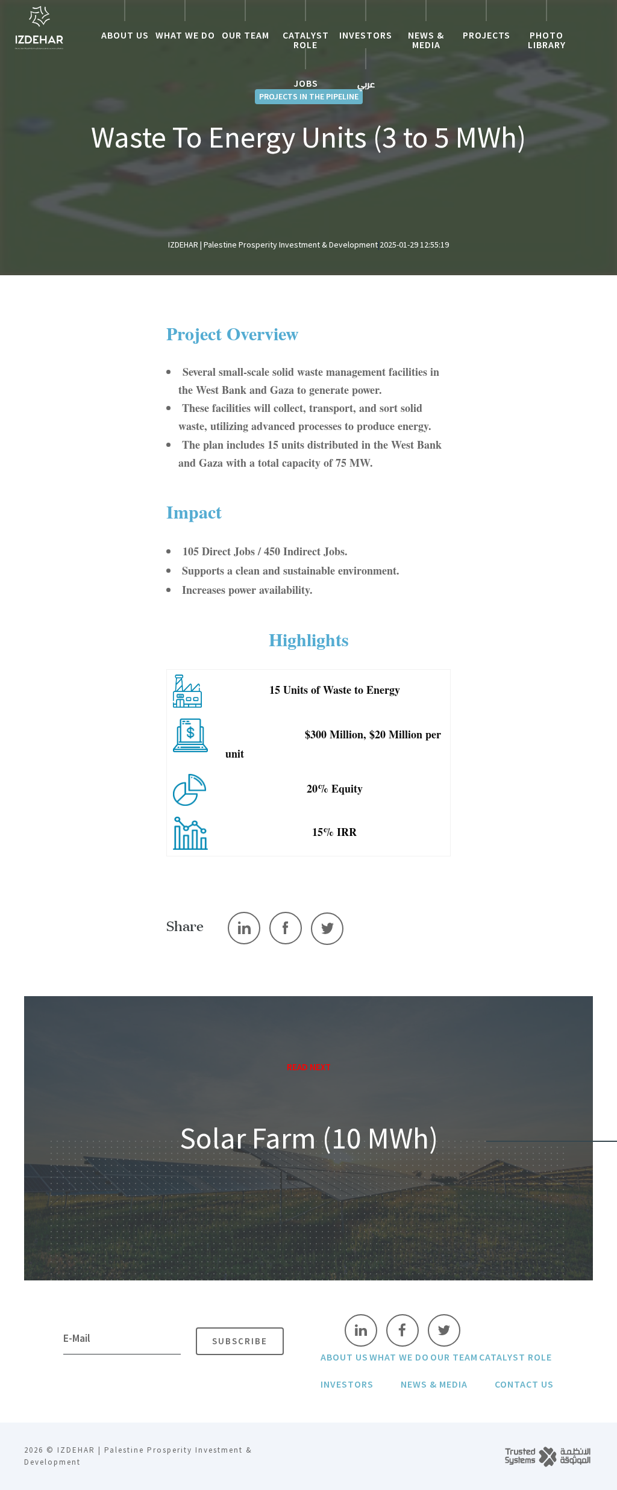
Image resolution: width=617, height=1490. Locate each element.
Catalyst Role (306, 40)
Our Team (245, 35)
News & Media (426, 40)
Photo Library (547, 40)
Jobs (305, 83)
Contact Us (524, 1384)
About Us (125, 35)
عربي (366, 85)
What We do (185, 35)
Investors (365, 35)
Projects (486, 35)
